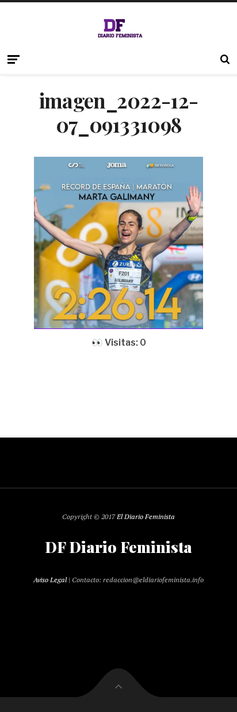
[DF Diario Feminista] (119, 28)
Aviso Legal (50, 580)
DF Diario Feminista (118, 547)
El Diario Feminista (146, 516)
